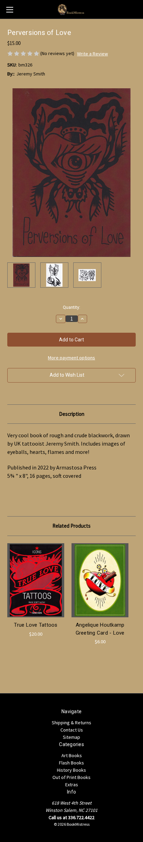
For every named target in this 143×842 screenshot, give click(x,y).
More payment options (71, 358)
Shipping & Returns (71, 722)
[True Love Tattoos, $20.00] (35, 580)
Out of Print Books (71, 777)
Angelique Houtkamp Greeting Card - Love (100, 629)
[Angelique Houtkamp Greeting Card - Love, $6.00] (100, 580)
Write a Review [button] (92, 54)
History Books (71, 770)
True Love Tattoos (35, 625)
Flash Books (71, 763)
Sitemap (71, 737)
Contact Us (71, 730)
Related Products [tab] (71, 525)
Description (71, 414)
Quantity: (71, 307)
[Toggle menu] (9, 9)
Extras (71, 784)
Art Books (71, 755)
